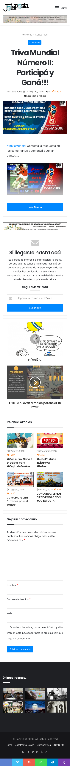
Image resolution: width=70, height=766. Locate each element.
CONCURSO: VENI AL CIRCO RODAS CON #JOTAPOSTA (49, 497)
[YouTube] (42, 752)
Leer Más (34, 207)
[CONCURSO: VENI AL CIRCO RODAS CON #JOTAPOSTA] (50, 479)
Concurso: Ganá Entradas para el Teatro (17, 501)
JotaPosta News (24, 744)
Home (28, 34)
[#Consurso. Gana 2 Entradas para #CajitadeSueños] (20, 440)
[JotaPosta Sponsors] (35, 19)
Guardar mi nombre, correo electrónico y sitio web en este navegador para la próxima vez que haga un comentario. (35, 633)
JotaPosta (17, 91)
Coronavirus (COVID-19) (51, 744)
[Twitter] (33, 752)
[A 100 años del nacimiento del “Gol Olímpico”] (57, 694)
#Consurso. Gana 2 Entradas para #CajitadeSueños (19, 462)
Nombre (12, 585)
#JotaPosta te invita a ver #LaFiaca (46, 462)
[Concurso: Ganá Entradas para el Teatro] (20, 479)
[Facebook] (28, 752)
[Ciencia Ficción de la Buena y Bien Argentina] (35, 707)
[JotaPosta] (16, 7)
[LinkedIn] (37, 752)
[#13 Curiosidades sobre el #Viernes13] (57, 707)
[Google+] (24, 752)
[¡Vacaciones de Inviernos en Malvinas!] (35, 694)
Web (9, 613)
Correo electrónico (19, 599)
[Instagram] (46, 752)
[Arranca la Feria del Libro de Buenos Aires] (13, 707)
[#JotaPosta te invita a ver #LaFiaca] (50, 440)
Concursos (41, 34)
